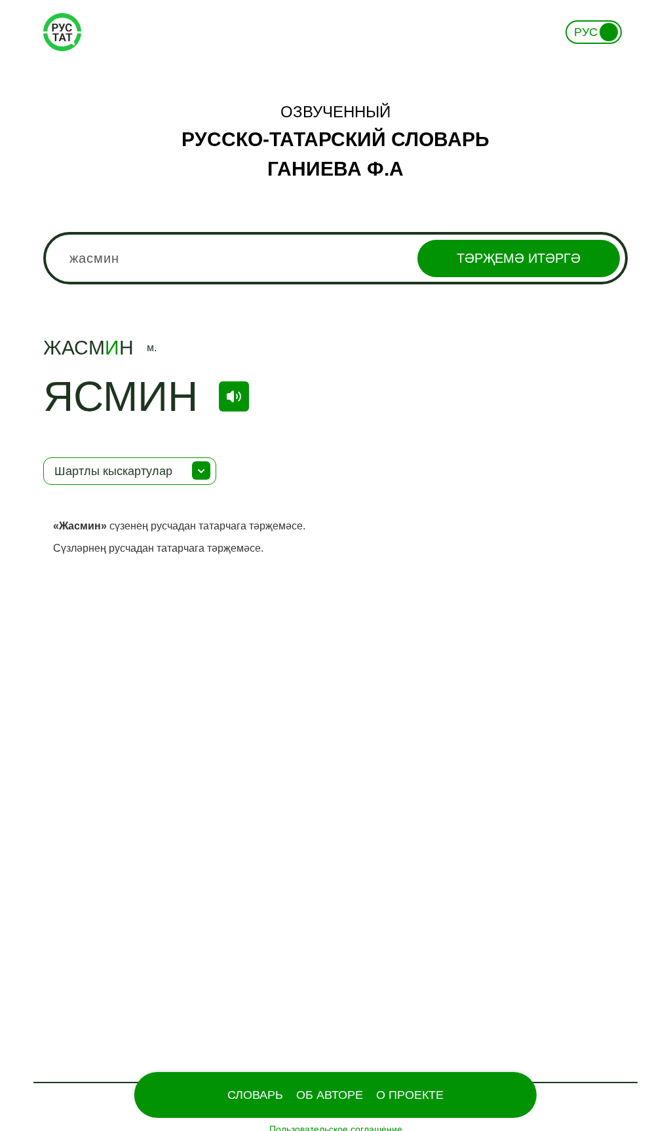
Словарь (255, 1095)
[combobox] (335, 258)
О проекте (410, 1095)
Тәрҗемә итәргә (519, 258)
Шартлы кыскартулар (113, 471)
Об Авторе (329, 1095)
